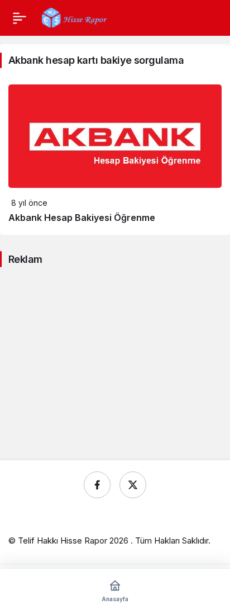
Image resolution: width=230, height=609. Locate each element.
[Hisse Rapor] (74, 16)
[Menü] (19, 18)
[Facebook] (97, 484)
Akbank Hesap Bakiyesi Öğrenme (81, 217)
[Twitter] (132, 484)
